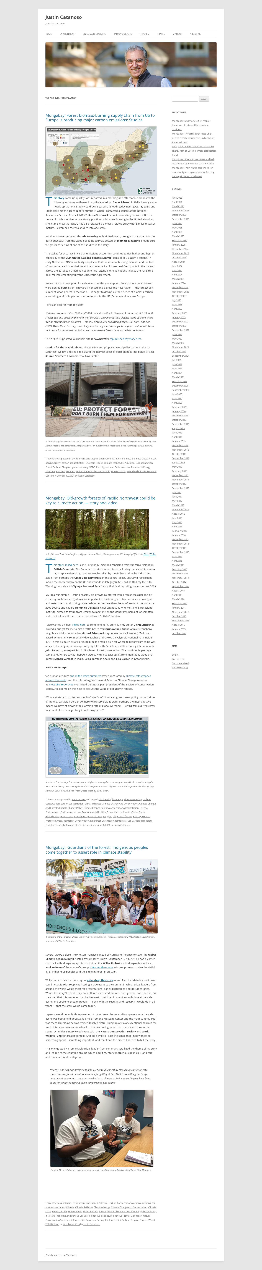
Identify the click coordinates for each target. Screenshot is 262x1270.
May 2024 (177, 270)
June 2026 (177, 197)
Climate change (112, 462)
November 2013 (180, 612)
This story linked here (66, 565)
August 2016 (178, 513)
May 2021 (177, 368)
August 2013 (178, 624)
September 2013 (180, 620)
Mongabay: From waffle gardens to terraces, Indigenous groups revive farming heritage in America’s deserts (193, 172)
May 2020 (177, 398)
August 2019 (178, 428)
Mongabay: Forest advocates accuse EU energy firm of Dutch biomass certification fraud (194, 151)
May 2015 (177, 556)
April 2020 (177, 402)
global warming (80, 467)
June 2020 (177, 394)
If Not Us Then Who (101, 967)
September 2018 (180, 458)
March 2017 (178, 505)
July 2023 (176, 300)
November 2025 (180, 210)
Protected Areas (53, 820)
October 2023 (179, 296)
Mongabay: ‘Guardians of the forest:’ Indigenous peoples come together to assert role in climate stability (96, 849)
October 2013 (179, 616)
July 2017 (176, 492)
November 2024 (180, 253)
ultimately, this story (100, 980)
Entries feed (178, 659)
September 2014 (180, 586)
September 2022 (180, 330)
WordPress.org (180, 667)
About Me (195, 33)
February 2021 (179, 381)
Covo (64, 1211)
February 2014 (179, 603)
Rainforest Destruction (102, 820)
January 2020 (179, 411)
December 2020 (180, 385)
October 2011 (179, 633)
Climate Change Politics (96, 807)
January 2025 (179, 244)
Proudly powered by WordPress (60, 1254)
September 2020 (180, 389)
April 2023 (177, 308)
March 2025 (178, 236)
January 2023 (179, 317)
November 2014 (180, 577)
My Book (177, 33)
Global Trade (138, 812)
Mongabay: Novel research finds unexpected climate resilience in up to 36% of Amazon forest (193, 138)
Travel (161, 33)
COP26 (124, 462)
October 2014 (179, 582)
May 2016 (177, 522)
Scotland (60, 471)
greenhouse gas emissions (88, 816)
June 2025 (177, 223)
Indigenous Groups (77, 1215)
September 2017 (180, 488)
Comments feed (180, 663)
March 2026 (178, 206)
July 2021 (176, 360)
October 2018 (179, 454)
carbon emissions (141, 1203)
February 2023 (179, 313)
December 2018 (180, 445)
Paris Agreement (105, 467)
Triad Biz (144, 33)
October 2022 (179, 325)
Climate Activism (84, 1207)
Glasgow (66, 467)
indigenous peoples (99, 1215)
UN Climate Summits (94, 33)
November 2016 (180, 509)
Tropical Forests (139, 1220)
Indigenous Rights (119, 1215)
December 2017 (180, 475)
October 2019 (179, 419)
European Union (144, 462)
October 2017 (179, 483)
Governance (66, 816)
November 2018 (180, 449)
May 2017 (177, 501)
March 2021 (178, 377)
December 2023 (180, 287)
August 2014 (178, 590)
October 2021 (179, 351)
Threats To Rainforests (66, 825)
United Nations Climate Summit (93, 471)
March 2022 (178, 343)
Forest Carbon (53, 467)
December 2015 (180, 539)
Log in (175, 654)
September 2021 (180, 355)
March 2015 (178, 565)
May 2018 (177, 466)
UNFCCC (70, 471)
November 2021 (180, 347)
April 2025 (177, 231)
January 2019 (179, 441)
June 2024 (177, 266)
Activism (103, 1203)
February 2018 (179, 471)
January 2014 (179, 607)
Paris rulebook (122, 467)
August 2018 (178, 462)
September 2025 (180, 219)
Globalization (52, 816)
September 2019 (180, 424)
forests (126, 812)
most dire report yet (61, 684)
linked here (79, 624)
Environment (67, 33)
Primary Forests (141, 816)
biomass (126, 458)
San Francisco (88, 1220)
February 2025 (179, 240)
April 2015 (177, 560)
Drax (131, 462)
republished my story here (125, 339)
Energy (143, 807)
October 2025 (179, 214)
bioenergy (117, 799)
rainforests (121, 820)
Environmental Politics (94, 812)
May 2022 (177, 338)
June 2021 (177, 364)
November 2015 (180, 543)
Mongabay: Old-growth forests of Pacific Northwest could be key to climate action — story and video (100, 500)
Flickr (145, 554)
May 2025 (177, 227)
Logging (107, 816)
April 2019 (177, 436)
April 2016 (177, 526)
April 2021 (177, 372)
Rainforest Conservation (76, 820)
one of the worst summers (85, 676)
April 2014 (177, 594)
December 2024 (180, 249)
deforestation (131, 807)
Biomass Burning (133, 799)
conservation (116, 807)
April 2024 (177, 274)
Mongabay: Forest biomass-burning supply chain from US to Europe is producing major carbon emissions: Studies (100, 117)
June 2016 (177, 518)
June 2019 (177, 432)
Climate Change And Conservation (120, 803)
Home (48, 33)
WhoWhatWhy (118, 471)
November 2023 (180, 291)
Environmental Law (70, 812)
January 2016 (179, 535)
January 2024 (179, 283)
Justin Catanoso (63, 17)
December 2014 (180, 573)
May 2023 (177, 304)
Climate (70, 1207)
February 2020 (179, 407)
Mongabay (136, 1215)
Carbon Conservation (120, 1203)
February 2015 (179, 569)
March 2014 (178, 599)
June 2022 (177, 334)
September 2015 (180, 552)
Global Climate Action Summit (123, 1211)
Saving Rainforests (106, 1220)
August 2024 (178, 261)
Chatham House (94, 462)
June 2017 (177, 496)
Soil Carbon (134, 820)
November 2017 (180, 479)
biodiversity (105, 799)
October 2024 (179, 257)
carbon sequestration (73, 462)
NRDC (92, 467)
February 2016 (179, 530)
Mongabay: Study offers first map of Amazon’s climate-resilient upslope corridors (191, 125)
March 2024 (178, 278)
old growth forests (122, 816)
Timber (83, 825)
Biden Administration (110, 458)
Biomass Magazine (142, 458)
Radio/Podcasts (123, 33)
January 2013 (179, 629)
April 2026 (177, 202)
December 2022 (180, 321)
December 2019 (180, 415)
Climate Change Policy (71, 807)
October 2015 (179, 547)
